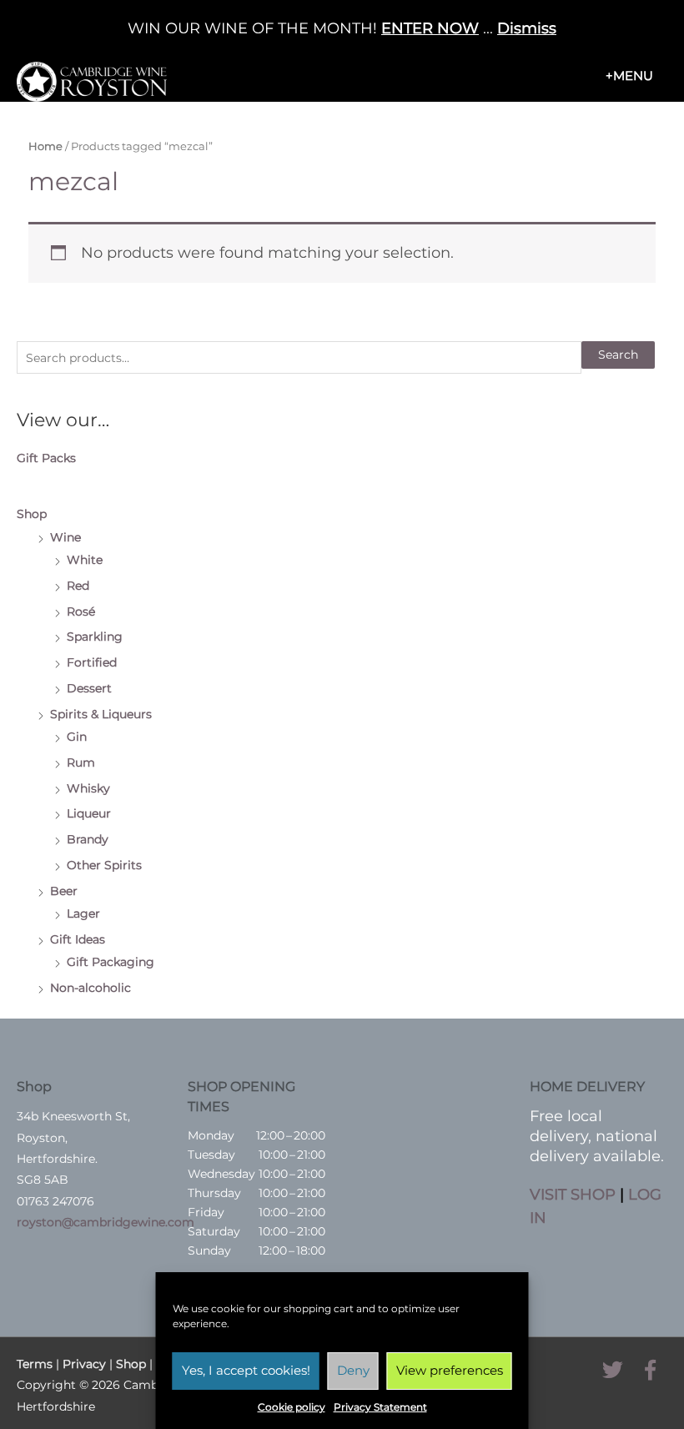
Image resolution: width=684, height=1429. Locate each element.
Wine (65, 537)
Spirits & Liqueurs (101, 714)
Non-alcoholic (90, 987)
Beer (64, 891)
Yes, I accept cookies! (246, 1370)
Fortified (92, 662)
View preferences (449, 1370)
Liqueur (89, 813)
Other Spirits (104, 865)
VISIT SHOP (573, 1194)
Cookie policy (291, 1407)
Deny (353, 1370)
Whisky (88, 788)
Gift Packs (46, 458)
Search (618, 354)
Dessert (89, 688)
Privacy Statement (380, 1407)
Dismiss (526, 28)
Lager (83, 913)
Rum (81, 762)
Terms (35, 1364)
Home (45, 146)
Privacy (84, 1364)
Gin (77, 736)
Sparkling (95, 636)
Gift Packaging (110, 962)
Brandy (87, 839)
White (85, 559)
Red (78, 585)
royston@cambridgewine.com (105, 1222)
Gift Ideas (77, 939)
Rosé (81, 611)
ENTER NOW (430, 28)
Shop (32, 514)
